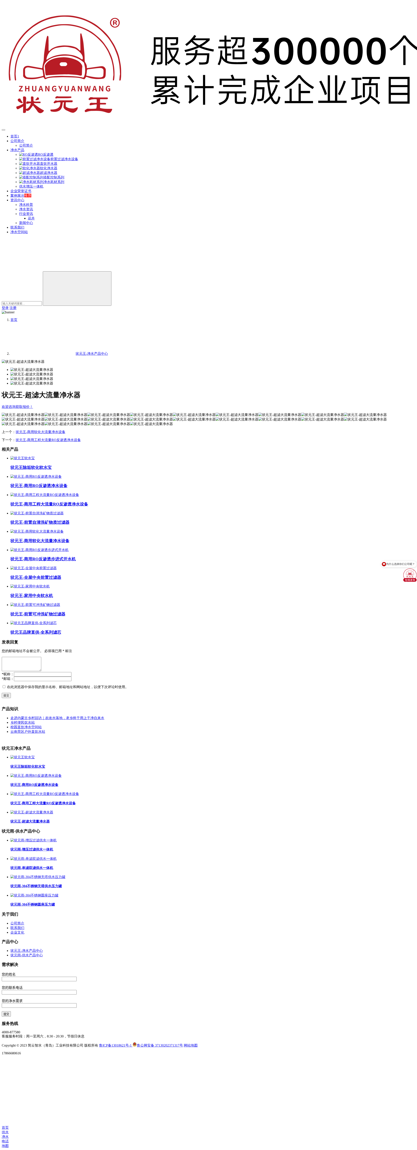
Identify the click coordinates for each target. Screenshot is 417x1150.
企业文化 (17, 932)
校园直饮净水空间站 (26, 727)
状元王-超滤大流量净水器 (30, 821)
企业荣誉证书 (20, 191)
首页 (13, 320)
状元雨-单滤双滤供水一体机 (31, 868)
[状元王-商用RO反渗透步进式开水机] (39, 550)
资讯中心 (17, 200)
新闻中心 (26, 223)
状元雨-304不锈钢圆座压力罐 (32, 904)
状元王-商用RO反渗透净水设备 (39, 485)
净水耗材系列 (53, 182)
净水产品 (17, 150)
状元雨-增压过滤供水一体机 (31, 849)
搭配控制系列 (53, 177)
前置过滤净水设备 (64, 159)
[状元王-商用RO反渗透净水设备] (36, 476)
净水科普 (26, 204)
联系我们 (17, 227)
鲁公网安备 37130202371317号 (160, 1045)
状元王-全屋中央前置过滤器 (35, 577)
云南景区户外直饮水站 (27, 731)
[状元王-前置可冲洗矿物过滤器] (35, 605)
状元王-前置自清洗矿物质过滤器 (40, 522)
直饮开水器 (48, 163)
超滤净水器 (48, 173)
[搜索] (34, 269)
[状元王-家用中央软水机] (30, 586)
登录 (5, 308)
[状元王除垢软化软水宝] (22, 458)
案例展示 (17, 195)
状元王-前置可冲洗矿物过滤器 (37, 614)
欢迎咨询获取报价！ (17, 407)
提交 (6, 695)
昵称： (8, 674)
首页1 (14, 136)
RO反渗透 (45, 154)
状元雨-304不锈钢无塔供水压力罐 (36, 886)
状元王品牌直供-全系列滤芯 (35, 632)
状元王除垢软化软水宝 (31, 467)
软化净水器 (48, 168)
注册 (13, 308)
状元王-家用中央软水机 (31, 595)
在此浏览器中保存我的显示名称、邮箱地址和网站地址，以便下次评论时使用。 (68, 687)
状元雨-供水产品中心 (26, 955)
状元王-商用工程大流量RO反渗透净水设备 (48, 440)
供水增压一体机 (31, 186)
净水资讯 (26, 209)
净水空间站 (19, 232)
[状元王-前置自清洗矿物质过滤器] (37, 513)
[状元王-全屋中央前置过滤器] (33, 568)
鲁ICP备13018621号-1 (115, 1045)
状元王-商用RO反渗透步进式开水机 (43, 559)
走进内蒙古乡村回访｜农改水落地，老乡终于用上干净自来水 (57, 718)
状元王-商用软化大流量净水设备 (40, 432)
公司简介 (17, 141)
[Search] (77, 288)
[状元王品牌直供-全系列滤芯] (33, 623)
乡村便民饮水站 (22, 722)
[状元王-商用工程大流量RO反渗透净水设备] (44, 495)
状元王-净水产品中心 (26, 950)
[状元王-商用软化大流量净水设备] (37, 531)
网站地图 (191, 1045)
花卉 (31, 218)
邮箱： (8, 679)
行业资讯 (26, 214)
